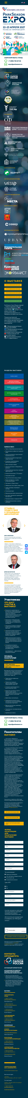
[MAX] (26, 549)
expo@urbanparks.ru (13, 807)
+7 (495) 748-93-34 (8, 1041)
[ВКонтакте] (26, 545)
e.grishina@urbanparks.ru (9, 1051)
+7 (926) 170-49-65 (8, 1019)
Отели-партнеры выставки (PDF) (13, 823)
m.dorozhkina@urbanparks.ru (10, 1032)
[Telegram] (26, 552)
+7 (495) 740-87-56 (14, 61)
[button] (3, 525)
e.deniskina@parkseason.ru (10, 999)
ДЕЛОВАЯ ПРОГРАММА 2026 (12, 812)
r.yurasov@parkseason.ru (9, 1010)
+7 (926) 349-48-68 (8, 1050)
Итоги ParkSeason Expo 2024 (13, 296)
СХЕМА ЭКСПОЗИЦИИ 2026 (12, 817)
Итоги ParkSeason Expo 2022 (13, 289)
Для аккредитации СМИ (9, 1054)
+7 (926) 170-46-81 (8, 998)
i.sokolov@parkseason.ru (9, 1020)
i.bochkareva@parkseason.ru (10, 1005)
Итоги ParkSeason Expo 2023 (13, 293)
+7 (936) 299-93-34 (8, 1009)
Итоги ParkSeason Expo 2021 (13, 285)
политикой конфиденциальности (11, 943)
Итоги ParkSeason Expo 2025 (13, 300)
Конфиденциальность (9, 1089)
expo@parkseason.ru (15, 64)
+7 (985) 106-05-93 (8, 1003)
